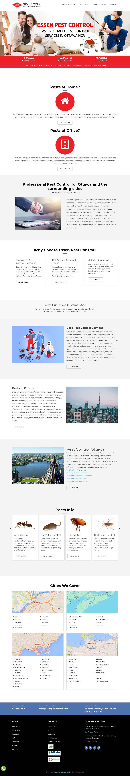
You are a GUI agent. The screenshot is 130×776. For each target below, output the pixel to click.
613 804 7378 (29, 61)
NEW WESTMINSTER (75, 681)
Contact (112, 5)
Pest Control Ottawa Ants (76, 478)
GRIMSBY (17, 681)
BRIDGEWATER (101, 619)
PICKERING (45, 664)
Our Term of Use (91, 741)
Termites (15, 742)
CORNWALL (45, 625)
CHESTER (72, 622)
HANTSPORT (73, 627)
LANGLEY (99, 667)
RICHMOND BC (73, 678)
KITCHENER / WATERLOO (22, 678)
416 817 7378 (101, 61)
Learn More (23, 282)
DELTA (71, 664)
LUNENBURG (73, 625)
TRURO (98, 622)
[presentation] (11, 528)
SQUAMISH (99, 659)
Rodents (15, 734)
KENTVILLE (99, 625)
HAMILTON (45, 667)
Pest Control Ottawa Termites (77, 481)
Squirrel (15, 745)
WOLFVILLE (99, 616)
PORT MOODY (100, 673)
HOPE (98, 675)
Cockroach (16, 730)
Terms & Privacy (54, 742)
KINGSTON (45, 622)
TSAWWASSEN (100, 662)
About (95, 5)
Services (51, 734)
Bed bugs (16, 726)
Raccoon (15, 749)
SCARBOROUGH (20, 667)
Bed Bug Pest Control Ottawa (77, 473)
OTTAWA (18, 616)
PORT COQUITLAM (102, 681)
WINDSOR (18, 686)
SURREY (71, 662)
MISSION (71, 670)
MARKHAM (45, 662)
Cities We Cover (68, 5)
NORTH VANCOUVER (102, 664)
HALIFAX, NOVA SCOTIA (76, 616)
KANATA (17, 619)
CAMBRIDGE (18, 684)
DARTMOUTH (73, 619)
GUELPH (44, 678)
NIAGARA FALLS (46, 675)
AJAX (43, 673)
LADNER (98, 678)
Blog (104, 5)
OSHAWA (18, 670)
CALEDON (18, 673)
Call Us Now (65, 122)
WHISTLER (72, 673)
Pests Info (84, 5)
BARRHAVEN (19, 622)
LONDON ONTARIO (47, 670)
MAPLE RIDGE (73, 667)
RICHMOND (18, 627)
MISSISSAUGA (19, 675)
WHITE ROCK (73, 675)
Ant (13, 738)
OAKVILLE (18, 664)
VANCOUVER (73, 659)
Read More (21, 556)
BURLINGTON (46, 659)
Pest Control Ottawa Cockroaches (79, 476)
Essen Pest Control (62, 772)
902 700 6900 (65, 61)
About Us (51, 726)
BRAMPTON (18, 662)
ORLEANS (45, 616)
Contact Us (52, 738)
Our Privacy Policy (91, 732)
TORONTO (18, 659)
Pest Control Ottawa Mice (76, 470)
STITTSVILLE (18, 625)
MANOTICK (45, 619)
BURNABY (99, 670)
